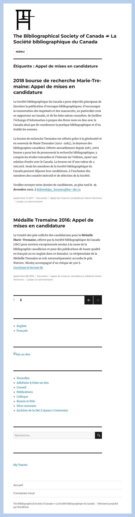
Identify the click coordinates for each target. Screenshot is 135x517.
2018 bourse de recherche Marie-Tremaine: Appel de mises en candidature (57, 86)
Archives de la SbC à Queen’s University (42, 410)
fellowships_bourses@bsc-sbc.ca (59, 189)
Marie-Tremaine (93, 198)
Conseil (21, 387)
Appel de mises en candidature (67, 198)
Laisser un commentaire (29, 201)
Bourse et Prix (26, 401)
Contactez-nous (24, 493)
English (22, 326)
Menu (20, 51)
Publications (25, 392)
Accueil (18, 485)
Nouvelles (41, 198)
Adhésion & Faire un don (33, 382)
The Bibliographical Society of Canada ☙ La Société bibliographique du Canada (64, 39)
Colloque (22, 396)
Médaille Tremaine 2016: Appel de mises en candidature (53, 223)
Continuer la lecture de (28, 267)
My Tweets (20, 465)
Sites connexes (26, 405)
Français (22, 330)
